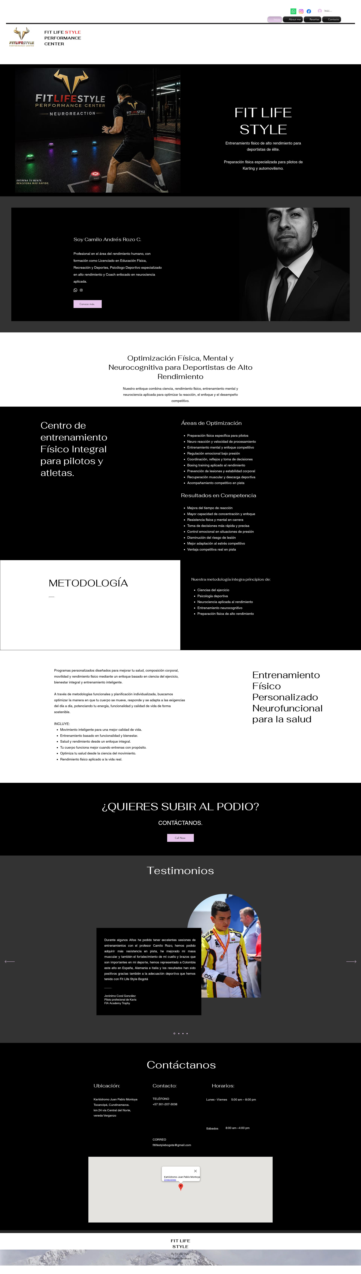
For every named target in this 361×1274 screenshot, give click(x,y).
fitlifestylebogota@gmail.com (172, 1145)
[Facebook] (309, 11)
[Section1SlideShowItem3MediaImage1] (187, 1033)
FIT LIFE (54, 32)
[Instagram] (301, 11)
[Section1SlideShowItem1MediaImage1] (178, 1033)
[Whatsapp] (293, 11)
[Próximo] (351, 962)
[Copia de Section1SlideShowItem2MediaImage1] (174, 1033)
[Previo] (10, 962)
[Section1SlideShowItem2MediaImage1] (183, 1033)
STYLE (73, 32)
